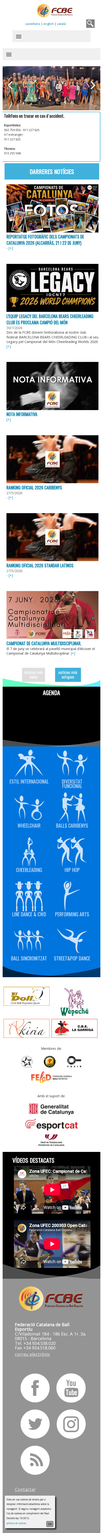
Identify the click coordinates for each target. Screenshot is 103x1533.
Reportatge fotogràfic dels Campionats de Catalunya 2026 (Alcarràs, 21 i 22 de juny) (45, 239)
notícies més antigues (67, 674)
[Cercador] (90, 23)
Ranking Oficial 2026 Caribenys (34, 487)
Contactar (25, 1489)
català (61, 24)
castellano (32, 24)
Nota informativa (21, 414)
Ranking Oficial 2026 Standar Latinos (40, 565)
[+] (11, 248)
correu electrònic (32, 1354)
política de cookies (16, 1523)
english (48, 24)
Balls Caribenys (72, 825)
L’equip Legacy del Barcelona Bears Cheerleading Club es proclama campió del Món (49, 319)
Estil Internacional (29, 781)
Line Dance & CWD (29, 914)
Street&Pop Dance (72, 958)
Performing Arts (72, 914)
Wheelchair (28, 825)
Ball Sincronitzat (29, 958)
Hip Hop (72, 869)
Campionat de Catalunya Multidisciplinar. (43, 643)
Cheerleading (29, 869)
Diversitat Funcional (72, 783)
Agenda (51, 692)
